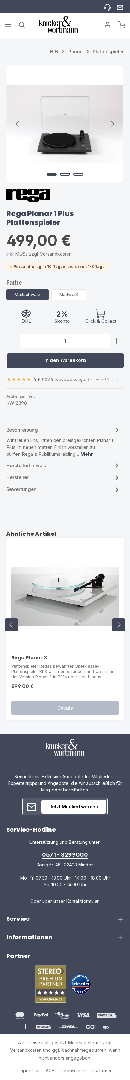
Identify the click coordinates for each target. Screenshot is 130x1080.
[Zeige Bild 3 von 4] (78, 174)
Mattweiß (68, 294)
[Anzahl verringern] (13, 341)
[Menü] (8, 24)
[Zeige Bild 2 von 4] (65, 174)
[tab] (63, 442)
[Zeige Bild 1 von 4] (52, 174)
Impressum (30, 1070)
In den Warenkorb (65, 360)
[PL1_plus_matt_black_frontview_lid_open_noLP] (64, 124)
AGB (50, 1070)
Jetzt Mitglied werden (73, 806)
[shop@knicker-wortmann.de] (120, 6)
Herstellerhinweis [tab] (26, 465)
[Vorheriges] (18, 123)
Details (65, 707)
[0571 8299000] (107, 6)
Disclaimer (101, 1070)
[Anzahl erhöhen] (117, 341)
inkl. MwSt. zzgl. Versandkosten (39, 254)
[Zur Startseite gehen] (58, 24)
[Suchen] (21, 24)
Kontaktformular (82, 901)
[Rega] (28, 198)
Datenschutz (73, 1070)
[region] (65, 124)
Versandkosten (26, 1050)
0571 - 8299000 (65, 854)
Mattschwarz (28, 294)
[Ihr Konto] (107, 24)
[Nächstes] (112, 123)
